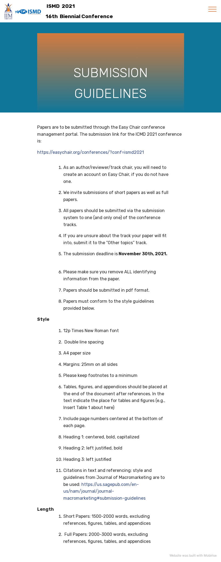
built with (196, 555)
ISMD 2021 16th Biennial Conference (78, 11)
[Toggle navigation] (212, 8)
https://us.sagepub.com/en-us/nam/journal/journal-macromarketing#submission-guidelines (104, 491)
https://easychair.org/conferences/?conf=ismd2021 (91, 152)
